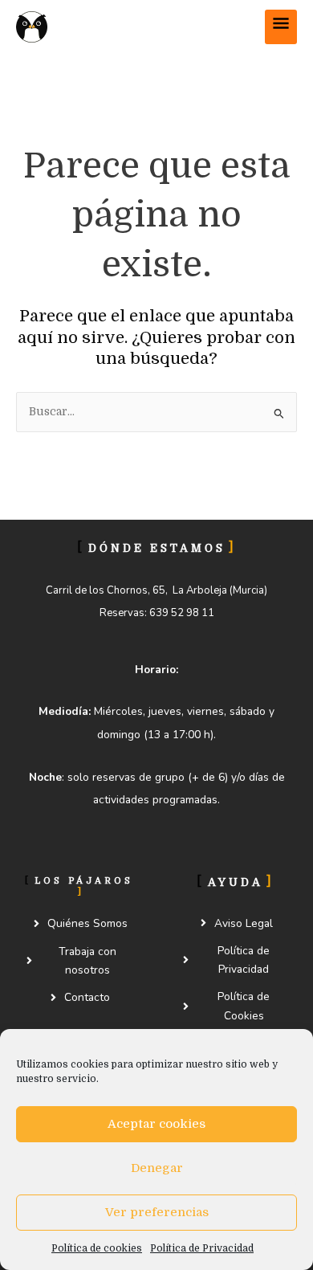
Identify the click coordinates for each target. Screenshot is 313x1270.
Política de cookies (96, 1248)
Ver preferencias (157, 1212)
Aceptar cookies (156, 1124)
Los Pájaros (128, 26)
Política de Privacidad (202, 1248)
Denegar (157, 1168)
